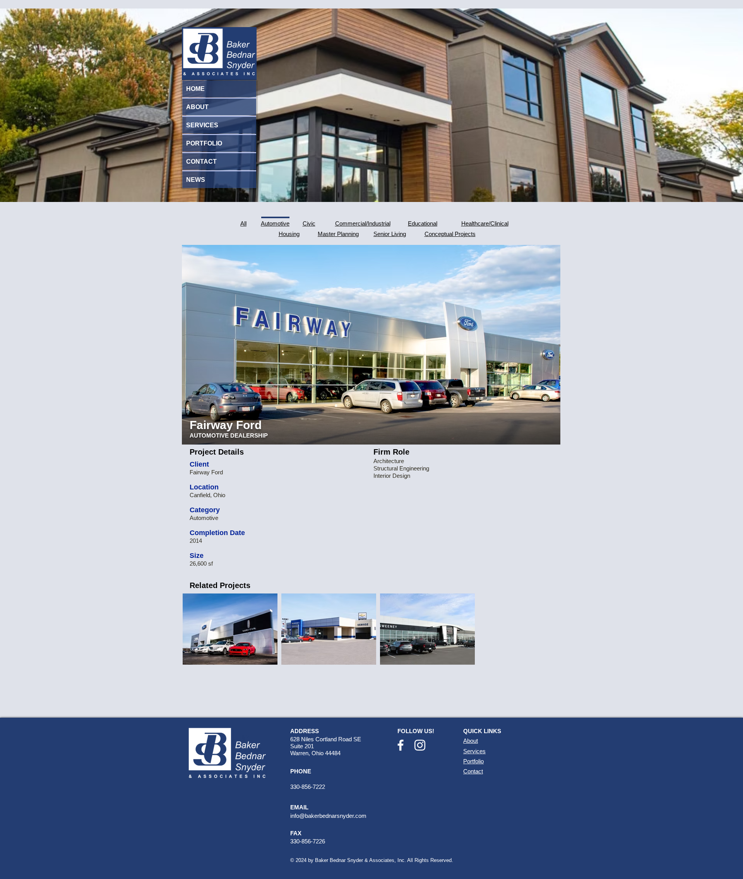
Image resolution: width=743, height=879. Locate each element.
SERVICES (202, 125)
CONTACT (201, 161)
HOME (195, 89)
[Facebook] (400, 745)
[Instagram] (420, 745)
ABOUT (197, 107)
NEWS (195, 179)
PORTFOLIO (204, 143)
